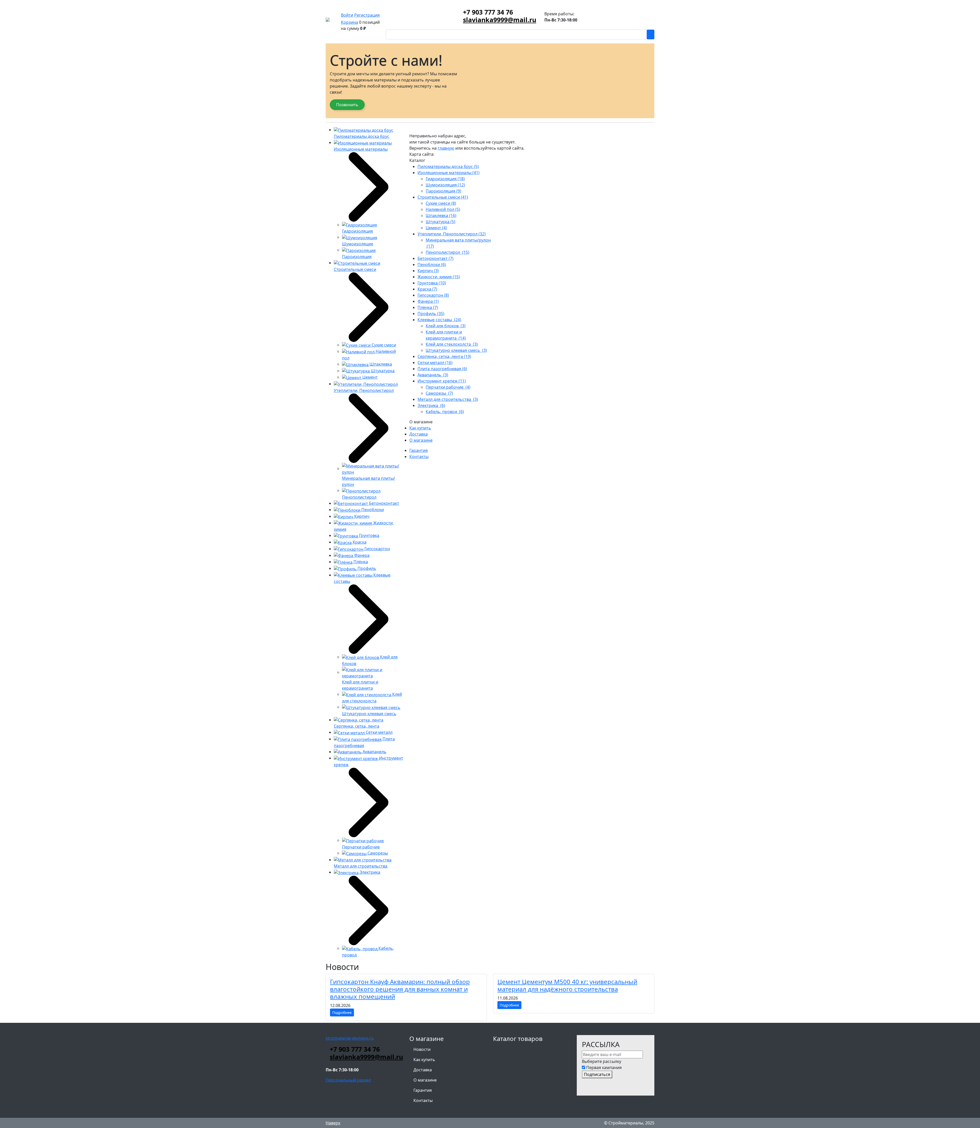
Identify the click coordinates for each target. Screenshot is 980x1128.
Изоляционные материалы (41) (449, 172)
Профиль (366, 568)
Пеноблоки (372, 509)
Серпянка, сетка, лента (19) (444, 356)
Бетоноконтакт (383, 503)
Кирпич (361, 516)
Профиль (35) (431, 313)
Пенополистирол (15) (447, 252)
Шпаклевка (380, 364)
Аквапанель (374, 751)
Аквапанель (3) (433, 375)
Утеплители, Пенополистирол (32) (452, 234)
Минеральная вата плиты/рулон (368, 481)
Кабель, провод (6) (445, 411)
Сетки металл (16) (435, 362)
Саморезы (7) (439, 393)
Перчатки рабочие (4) (448, 387)
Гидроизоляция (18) (445, 179)
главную (446, 148)
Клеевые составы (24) (439, 319)
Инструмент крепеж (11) (442, 381)
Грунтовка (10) (432, 283)
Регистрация (367, 15)
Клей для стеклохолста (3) (452, 344)
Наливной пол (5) (443, 209)
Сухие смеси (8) (441, 203)
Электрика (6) (431, 405)
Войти (347, 15)
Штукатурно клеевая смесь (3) (456, 350)
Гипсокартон (376, 548)
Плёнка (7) (428, 307)
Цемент (369, 377)
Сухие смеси (383, 345)
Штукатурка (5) (440, 221)
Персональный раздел (348, 1080)
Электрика (369, 872)
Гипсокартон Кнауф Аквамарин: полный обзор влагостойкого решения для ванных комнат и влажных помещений (400, 989)
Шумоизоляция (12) (445, 185)
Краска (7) (427, 289)
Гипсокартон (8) (433, 295)
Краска (359, 542)
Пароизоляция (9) (443, 191)
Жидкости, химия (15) (439, 277)
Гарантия (418, 450)
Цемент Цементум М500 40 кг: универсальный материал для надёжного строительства (567, 985)
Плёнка (360, 562)
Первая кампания (604, 1067)
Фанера (361, 555)
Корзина (349, 22)
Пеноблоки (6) (432, 264)
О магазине (421, 440)
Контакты (418, 456)
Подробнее (342, 1012)
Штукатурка (382, 371)
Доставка (418, 434)
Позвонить (347, 104)
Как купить (420, 428)
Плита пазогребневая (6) (442, 368)
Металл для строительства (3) (448, 399)
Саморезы (377, 853)
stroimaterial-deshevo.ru (350, 1038)
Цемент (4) (436, 228)
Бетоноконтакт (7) (436, 258)
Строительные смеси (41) (443, 197)
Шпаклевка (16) (441, 215)
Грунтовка (368, 535)
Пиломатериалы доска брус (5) (448, 166)
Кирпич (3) (428, 270)
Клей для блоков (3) (445, 326)
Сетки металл (379, 732)
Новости (422, 1049)
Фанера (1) (428, 301)
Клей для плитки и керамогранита (360, 685)
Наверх (333, 1123)
